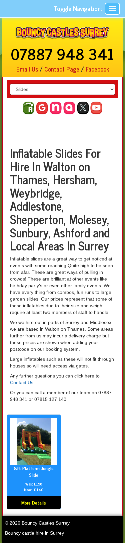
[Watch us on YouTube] (96, 108)
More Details (33, 502)
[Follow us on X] (83, 108)
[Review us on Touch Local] (69, 108)
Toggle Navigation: (78, 8)
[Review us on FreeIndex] (29, 108)
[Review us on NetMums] (56, 108)
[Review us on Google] (42, 108)
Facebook (97, 69)
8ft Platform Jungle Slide (34, 471)
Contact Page (61, 69)
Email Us (28, 69)
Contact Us (21, 382)
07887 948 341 (62, 53)
